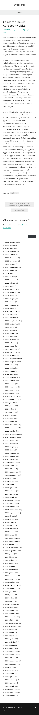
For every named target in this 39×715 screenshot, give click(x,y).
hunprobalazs (16, 30)
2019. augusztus (11, 475)
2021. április (9, 412)
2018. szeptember (11, 510)
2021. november (11, 390)
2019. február (10, 494)
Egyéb (25, 30)
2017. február (10, 570)
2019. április (9, 488)
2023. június (10, 330)
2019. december (11, 462)
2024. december (11, 289)
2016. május (9, 598)
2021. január (9, 422)
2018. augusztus (11, 513)
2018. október (10, 507)
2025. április (10, 277)
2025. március (10, 280)
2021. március (10, 415)
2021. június (9, 406)
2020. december (11, 425)
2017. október (10, 544)
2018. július (9, 516)
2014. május (9, 673)
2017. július (9, 554)
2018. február (10, 532)
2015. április (9, 639)
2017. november (11, 541)
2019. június (9, 481)
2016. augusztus (11, 588)
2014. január (9, 686)
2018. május (9, 522)
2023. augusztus (11, 324)
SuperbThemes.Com (10, 710)
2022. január (10, 384)
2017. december (11, 538)
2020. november (11, 428)
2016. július (9, 592)
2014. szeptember (11, 661)
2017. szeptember (11, 548)
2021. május (9, 409)
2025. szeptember (12, 267)
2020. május (10, 447)
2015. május (9, 636)
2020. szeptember (12, 434)
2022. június (10, 368)
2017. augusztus (11, 551)
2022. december (11, 349)
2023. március (10, 340)
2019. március (10, 491)
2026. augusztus (11, 242)
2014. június (9, 670)
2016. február (10, 607)
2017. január (9, 573)
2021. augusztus (11, 400)
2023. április (10, 337)
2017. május (9, 560)
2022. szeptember (12, 359)
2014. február (10, 683)
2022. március (10, 377)
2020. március (10, 453)
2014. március (10, 680)
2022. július (9, 365)
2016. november (11, 579)
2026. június (10, 245)
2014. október (10, 658)
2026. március (10, 251)
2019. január (9, 497)
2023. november (11, 314)
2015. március (10, 642)
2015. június (9, 633)
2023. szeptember (12, 321)
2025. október (10, 264)
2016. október (10, 582)
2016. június (9, 595)
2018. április (9, 525)
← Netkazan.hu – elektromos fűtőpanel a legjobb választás (19, 205)
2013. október (10, 696)
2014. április (9, 677)
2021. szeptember (11, 396)
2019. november (11, 466)
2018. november (11, 503)
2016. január (9, 611)
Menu (19, 13)
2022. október (10, 355)
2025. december (11, 258)
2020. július (9, 440)
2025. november (11, 261)
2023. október (10, 318)
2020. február (10, 456)
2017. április (9, 563)
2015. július (9, 629)
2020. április (10, 450)
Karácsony (14, 193)
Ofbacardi (19, 4)
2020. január (10, 459)
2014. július (9, 667)
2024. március (10, 305)
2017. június (9, 557)
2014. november (11, 655)
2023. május (10, 333)
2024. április (10, 302)
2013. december (11, 689)
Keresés (32, 236)
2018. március (10, 529)
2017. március (10, 566)
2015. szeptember (11, 623)
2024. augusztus (11, 292)
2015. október (10, 620)
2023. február (10, 343)
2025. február (10, 283)
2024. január (10, 308)
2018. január (9, 535)
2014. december (11, 651)
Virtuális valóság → (19, 210)
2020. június (10, 444)
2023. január (10, 346)
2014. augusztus (11, 664)
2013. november (11, 692)
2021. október (10, 393)
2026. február (10, 255)
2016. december (11, 576)
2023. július (9, 327)
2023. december (11, 311)
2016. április (9, 601)
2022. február (10, 381)
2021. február (10, 418)
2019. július (9, 478)
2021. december (11, 387)
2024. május (10, 299)
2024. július (9, 296)
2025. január (10, 286)
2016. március (10, 604)
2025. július (9, 270)
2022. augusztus (11, 362)
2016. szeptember (11, 585)
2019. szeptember (11, 472)
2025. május (10, 274)
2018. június (9, 519)
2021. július (9, 403)
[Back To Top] (35, 708)
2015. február (10, 645)
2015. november (11, 617)
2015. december (11, 614)
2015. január (9, 648)
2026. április (10, 248)
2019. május (9, 485)
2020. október (10, 431)
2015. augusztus (11, 626)
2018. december (11, 500)
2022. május (10, 371)
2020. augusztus (11, 437)
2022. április (10, 374)
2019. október (10, 469)
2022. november (11, 352)
